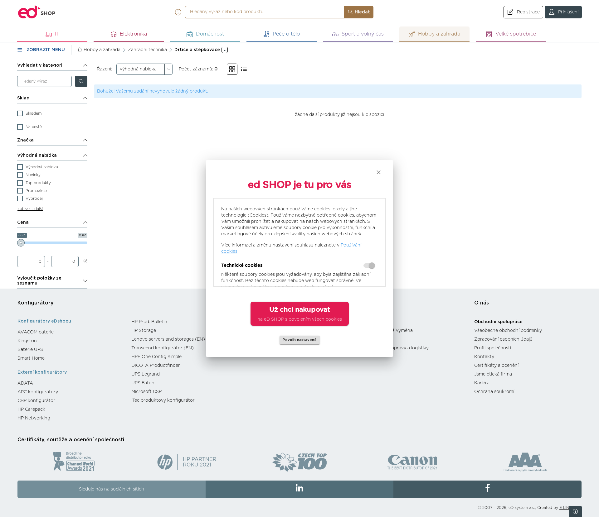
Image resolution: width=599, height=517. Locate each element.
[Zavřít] (379, 172)
